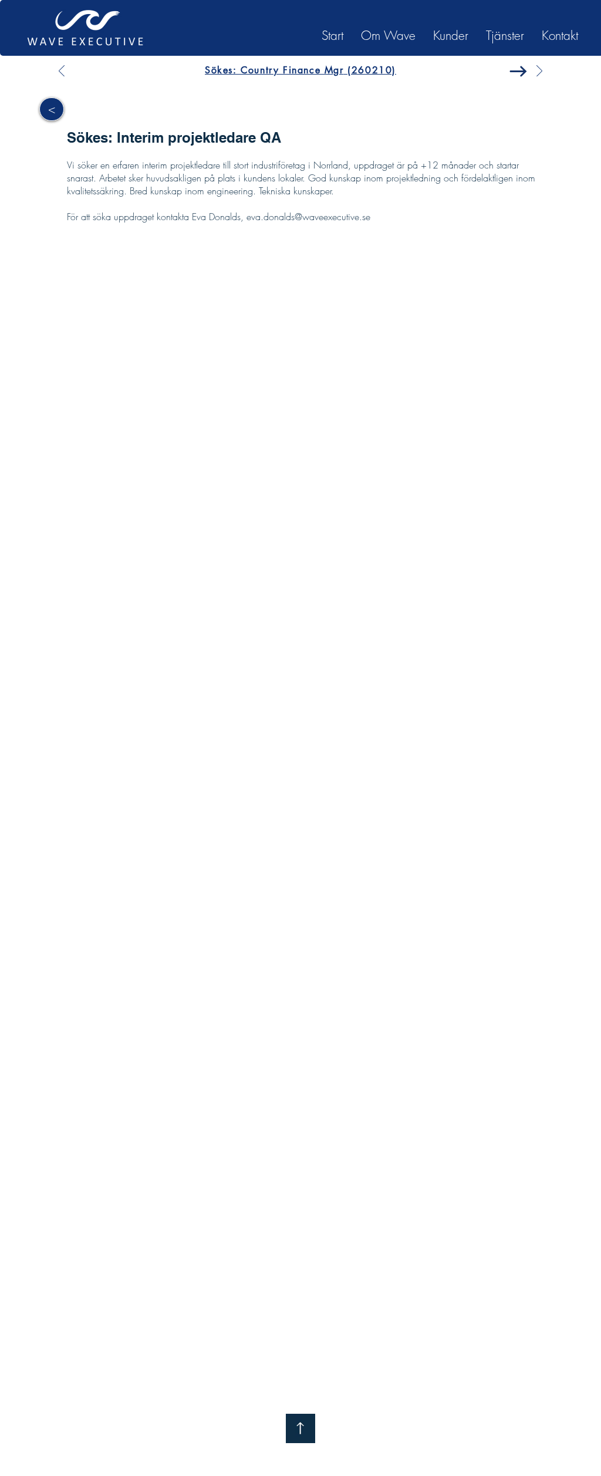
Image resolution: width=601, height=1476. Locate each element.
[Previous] (62, 72)
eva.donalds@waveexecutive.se (308, 216)
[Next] (539, 72)
